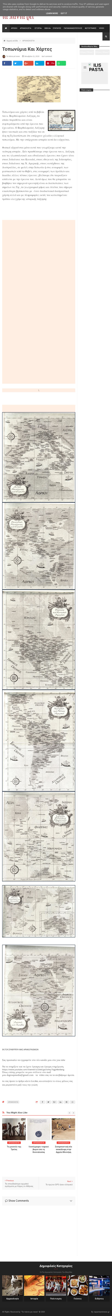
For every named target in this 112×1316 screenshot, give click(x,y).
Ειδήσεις (99, 1298)
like (36, 1081)
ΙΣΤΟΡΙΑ (38, 28)
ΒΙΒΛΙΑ (47, 28)
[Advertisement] (38, 398)
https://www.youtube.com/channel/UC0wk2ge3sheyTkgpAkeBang (33, 1069)
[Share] (7, 63)
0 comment (47, 56)
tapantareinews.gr (102, 1312)
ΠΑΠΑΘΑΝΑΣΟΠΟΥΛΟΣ (73, 28)
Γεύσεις (78, 1298)
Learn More (52, 13)
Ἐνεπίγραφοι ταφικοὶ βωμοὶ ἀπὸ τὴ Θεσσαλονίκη (14, 1149)
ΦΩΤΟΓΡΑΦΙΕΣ (90, 28)
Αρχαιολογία (12, 1298)
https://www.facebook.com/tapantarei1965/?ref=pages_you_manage (102, 53)
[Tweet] (18, 63)
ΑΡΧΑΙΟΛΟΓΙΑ (25, 28)
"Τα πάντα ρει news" (30, 1312)
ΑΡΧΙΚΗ (14, 28)
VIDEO (101, 28)
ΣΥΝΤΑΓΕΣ (57, 28)
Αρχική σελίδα (12, 41)
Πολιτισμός (56, 1298)
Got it (64, 13)
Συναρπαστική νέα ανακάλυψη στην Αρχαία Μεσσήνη (38, 1149)
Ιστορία (34, 1298)
